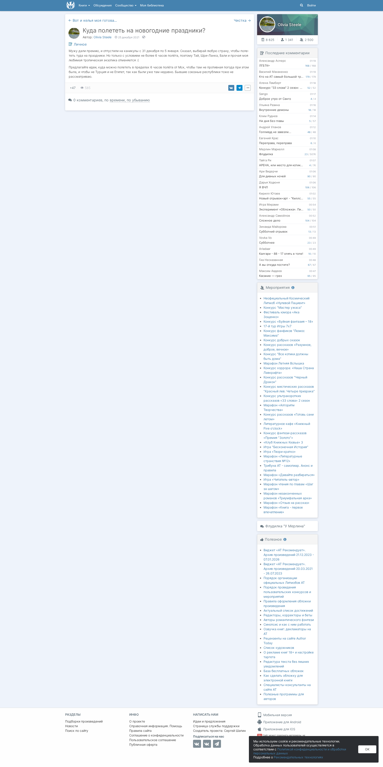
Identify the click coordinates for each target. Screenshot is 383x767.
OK (367, 749)
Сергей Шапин (235, 730)
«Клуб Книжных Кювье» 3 (283, 442)
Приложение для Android (281, 722)
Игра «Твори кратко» (280, 451)
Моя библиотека (152, 5)
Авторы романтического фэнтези (289, 620)
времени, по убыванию (130, 100)
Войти (311, 5)
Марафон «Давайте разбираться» (289, 475)
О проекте (137, 721)
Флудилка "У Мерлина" (285, 526)
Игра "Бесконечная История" (286, 447)
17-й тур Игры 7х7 (277, 326)
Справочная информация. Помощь (155, 726)
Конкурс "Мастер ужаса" (283, 307)
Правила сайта (140, 730)
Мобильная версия (277, 715)
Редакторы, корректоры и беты (288, 615)
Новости (71, 726)
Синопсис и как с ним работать (287, 624)
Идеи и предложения (209, 721)
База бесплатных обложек (284, 671)
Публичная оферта (143, 744)
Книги (83, 5)
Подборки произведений (84, 721)
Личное (80, 44)
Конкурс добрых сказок (282, 340)
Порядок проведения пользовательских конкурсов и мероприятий (287, 591)
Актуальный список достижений (288, 610)
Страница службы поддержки (216, 726)
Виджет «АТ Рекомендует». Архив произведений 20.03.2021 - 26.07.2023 (288, 568)
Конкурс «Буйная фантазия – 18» (288, 321)
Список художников (279, 647)
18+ (260, 735)
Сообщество (124, 5)
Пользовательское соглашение (152, 740)
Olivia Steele (102, 37)
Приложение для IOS (278, 729)
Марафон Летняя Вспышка (284, 363)
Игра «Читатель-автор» (281, 479)
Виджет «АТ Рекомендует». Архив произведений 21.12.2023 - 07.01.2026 (289, 554)
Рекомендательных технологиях (298, 757)
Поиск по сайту (76, 730)
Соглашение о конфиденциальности (156, 735)
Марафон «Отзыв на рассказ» (286, 503)
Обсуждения (103, 5)
